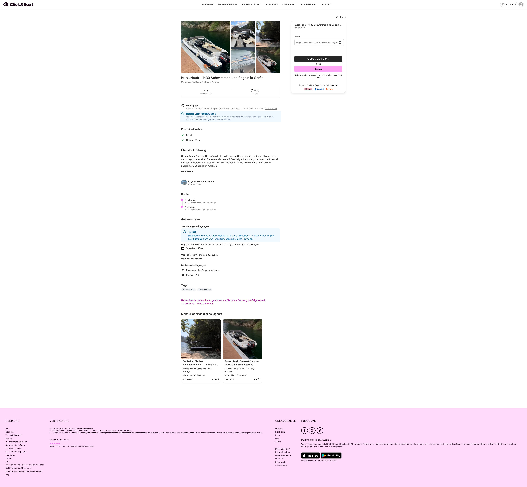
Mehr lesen (187, 171)
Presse (8, 438)
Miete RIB (279, 459)
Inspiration (326, 4)
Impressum (10, 455)
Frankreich (280, 432)
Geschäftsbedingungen (15, 451)
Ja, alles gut (187, 303)
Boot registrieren (309, 4)
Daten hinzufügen (195, 248)
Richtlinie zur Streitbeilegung (18, 468)
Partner (8, 458)
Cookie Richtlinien (13, 448)
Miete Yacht (280, 462)
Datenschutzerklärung (15, 445)
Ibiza (277, 435)
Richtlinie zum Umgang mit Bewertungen (23, 471)
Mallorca (279, 428)
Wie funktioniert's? (13, 435)
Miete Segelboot (282, 449)
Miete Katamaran (283, 455)
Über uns (9, 432)
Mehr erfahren (194, 258)
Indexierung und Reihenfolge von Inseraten (24, 465)
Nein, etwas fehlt (205, 303)
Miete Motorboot (282, 452)
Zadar (278, 442)
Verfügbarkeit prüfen (318, 59)
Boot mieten (208, 4)
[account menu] (521, 4)
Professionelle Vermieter (16, 442)
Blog (7, 474)
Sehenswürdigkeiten (227, 4)
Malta (277, 438)
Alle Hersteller (281, 465)
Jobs (7, 461)
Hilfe (7, 428)
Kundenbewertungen (59, 439)
